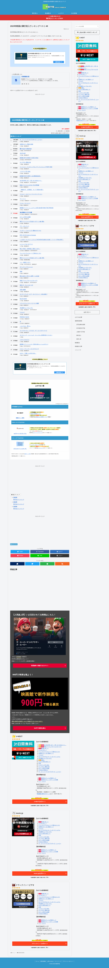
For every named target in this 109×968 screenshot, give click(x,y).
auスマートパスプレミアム (20, 433)
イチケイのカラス (24, 339)
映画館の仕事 (78, 346)
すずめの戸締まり (43, 770)
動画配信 (77, 342)
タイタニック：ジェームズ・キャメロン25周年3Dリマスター (36, 335)
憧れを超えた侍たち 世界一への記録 (29, 276)
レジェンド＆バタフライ (26, 244)
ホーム (37, 961)
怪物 (21, 271)
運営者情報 (43, 961)
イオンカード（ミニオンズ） (20, 448)
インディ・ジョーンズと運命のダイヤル (30, 230)
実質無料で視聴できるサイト (39, 665)
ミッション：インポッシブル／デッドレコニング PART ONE (36, 167)
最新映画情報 (14, 544)
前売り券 (78, 339)
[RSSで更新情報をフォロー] (28, 84)
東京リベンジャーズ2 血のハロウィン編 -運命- (32, 221)
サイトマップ (58, 961)
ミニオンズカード (35, 444)
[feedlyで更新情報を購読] (26, 84)
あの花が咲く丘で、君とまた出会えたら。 (31, 180)
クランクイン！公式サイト (40, 943)
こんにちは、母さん (25, 326)
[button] (98, 26)
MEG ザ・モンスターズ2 (26, 285)
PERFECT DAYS (24, 317)
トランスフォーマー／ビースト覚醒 (29, 303)
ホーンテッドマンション (26, 267)
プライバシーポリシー (68, 961)
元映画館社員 (25, 76)
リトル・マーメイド (25, 203)
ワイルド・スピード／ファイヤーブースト (31, 194)
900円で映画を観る (40, 728)
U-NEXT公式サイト (40, 801)
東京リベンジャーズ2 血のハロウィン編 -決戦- (32, 258)
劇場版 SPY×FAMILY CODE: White (29, 157)
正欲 (40, 763)
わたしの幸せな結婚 (25, 217)
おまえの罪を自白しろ (44, 761)
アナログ (22, 312)
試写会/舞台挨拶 (80, 324)
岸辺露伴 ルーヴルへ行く (26, 308)
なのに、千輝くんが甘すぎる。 (28, 353)
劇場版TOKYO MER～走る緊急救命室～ (30, 176)
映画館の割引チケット (43, 794)
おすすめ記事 (78, 317)
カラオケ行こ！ (43, 750)
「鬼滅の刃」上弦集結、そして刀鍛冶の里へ (32, 189)
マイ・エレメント (24, 226)
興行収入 (78, 335)
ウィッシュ (23, 198)
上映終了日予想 (80, 331)
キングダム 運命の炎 (25, 162)
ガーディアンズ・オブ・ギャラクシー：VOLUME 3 (33, 294)
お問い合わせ (50, 961)
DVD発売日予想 (80, 328)
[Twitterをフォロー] (24, 84)
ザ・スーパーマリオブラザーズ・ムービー (31, 139)
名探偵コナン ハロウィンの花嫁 (49, 779)
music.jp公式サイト (40, 873)
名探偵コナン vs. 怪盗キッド (46, 753)
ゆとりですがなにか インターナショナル (49, 756)
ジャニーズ (78, 350)
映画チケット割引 (20, 417)
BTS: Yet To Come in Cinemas (28, 235)
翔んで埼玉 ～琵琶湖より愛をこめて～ (30, 248)
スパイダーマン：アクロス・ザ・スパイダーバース (33, 330)
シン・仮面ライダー (25, 262)
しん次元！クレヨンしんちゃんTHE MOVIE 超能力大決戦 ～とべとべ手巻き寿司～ (42, 239)
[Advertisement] (39, 105)
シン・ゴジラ (42, 781)
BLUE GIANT (23, 298)
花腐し (43, 760)
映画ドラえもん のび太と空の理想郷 (29, 185)
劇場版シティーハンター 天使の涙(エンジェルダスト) (34, 344)
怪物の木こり (44, 748)
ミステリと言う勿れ (25, 171)
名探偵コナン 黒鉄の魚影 (26, 144)
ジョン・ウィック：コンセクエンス (29, 348)
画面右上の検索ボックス (41, 417)
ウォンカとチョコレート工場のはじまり (30, 253)
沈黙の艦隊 (23, 289)
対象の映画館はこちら (36, 413)
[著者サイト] (22, 84)
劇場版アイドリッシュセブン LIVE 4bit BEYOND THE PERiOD (36, 207)
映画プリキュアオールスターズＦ (29, 280)
